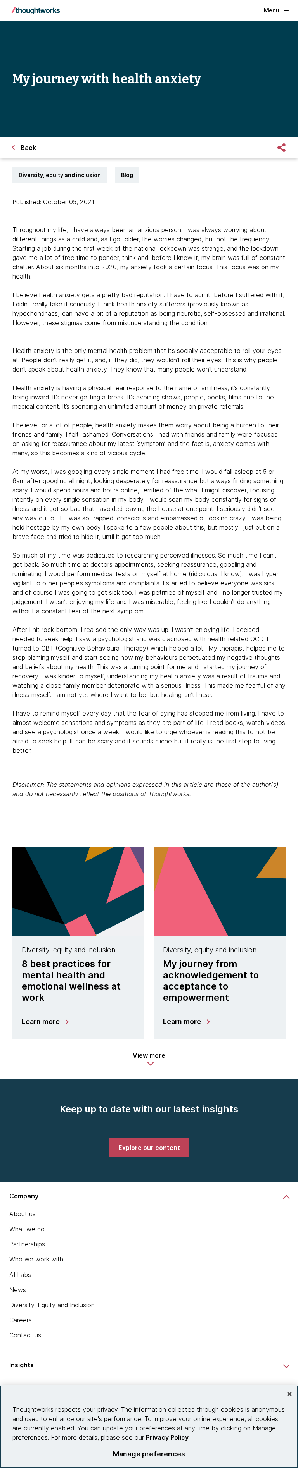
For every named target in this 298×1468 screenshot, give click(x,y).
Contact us (25, 1335)
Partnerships (27, 1244)
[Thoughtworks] (35, 10)
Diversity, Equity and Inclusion (52, 1305)
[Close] (289, 1394)
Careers (20, 1320)
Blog (127, 175)
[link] (149, 1147)
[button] (149, 1059)
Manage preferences (149, 1454)
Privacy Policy (167, 1437)
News (17, 1290)
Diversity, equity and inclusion (60, 175)
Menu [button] (271, 10)
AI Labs (20, 1275)
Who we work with (36, 1259)
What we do (27, 1229)
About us (22, 1214)
